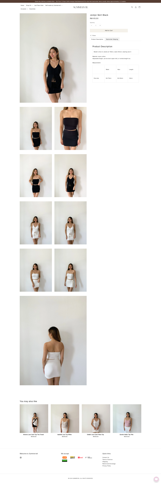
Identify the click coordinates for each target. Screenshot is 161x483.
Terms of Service (107, 459)
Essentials (32, 9)
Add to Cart (109, 30)
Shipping (105, 461)
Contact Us (105, 457)
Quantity (92, 22)
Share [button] (94, 35)
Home (22, 5)
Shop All (28, 5)
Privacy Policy (106, 466)
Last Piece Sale (38, 5)
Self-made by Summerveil (53, 5)
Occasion (23, 9)
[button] (132, 7)
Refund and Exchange (109, 463)
